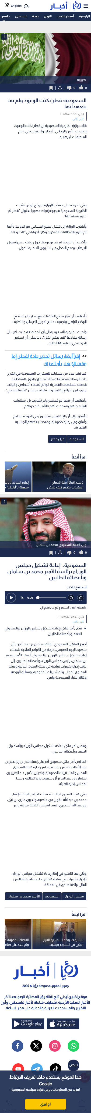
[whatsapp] (73, 1046)
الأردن (48, 16)
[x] (36, 1046)
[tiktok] (55, 1069)
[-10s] (71, 598)
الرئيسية (84, 16)
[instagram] (55, 1046)
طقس (5, 16)
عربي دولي (78, 118)
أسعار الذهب (65, 16)
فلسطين (21, 16)
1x (22, 597)
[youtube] (18, 1069)
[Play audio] (11, 597)
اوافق (45, 1104)
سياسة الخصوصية (23, 1089)
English (16, 5)
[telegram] (37, 1069)
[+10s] (81, 598)
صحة (35, 16)
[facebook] (17, 1046)
